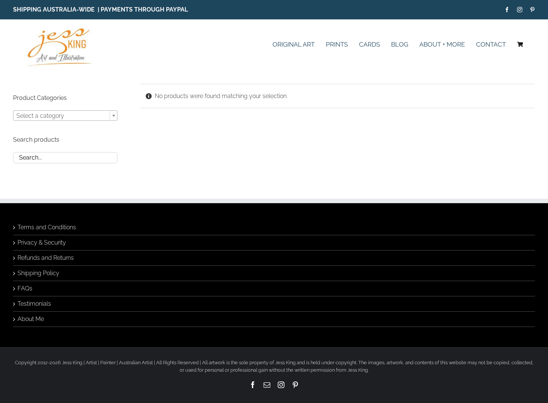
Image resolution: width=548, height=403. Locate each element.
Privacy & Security (42, 242)
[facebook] (507, 9)
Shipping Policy (38, 273)
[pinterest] (532, 9)
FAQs (25, 288)
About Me (31, 318)
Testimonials (34, 303)
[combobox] (65, 115)
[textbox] (65, 116)
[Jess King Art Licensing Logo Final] (62, 28)
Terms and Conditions (47, 227)
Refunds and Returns (46, 257)
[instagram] (519, 9)
